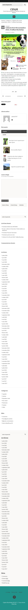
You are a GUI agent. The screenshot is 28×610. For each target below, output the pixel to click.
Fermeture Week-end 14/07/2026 (10, 226)
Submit (5, 200)
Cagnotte (4, 394)
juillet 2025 (4, 268)
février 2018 (5, 374)
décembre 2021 (6, 326)
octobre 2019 (5, 352)
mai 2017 (4, 381)
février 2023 (5, 306)
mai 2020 (4, 339)
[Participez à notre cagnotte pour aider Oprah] (5, 141)
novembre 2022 (6, 310)
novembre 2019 (6, 350)
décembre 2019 (6, 348)
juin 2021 (4, 330)
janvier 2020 (5, 345)
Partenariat (4, 402)
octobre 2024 (5, 279)
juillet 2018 (4, 368)
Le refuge (8, 592)
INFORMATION (8, 96)
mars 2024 (4, 293)
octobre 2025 (5, 266)
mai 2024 (4, 288)
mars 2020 (4, 341)
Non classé (4, 400)
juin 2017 (4, 379)
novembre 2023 (6, 295)
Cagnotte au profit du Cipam (17, 166)
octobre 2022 (5, 312)
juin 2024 (4, 286)
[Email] (12, 120)
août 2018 (4, 365)
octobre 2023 (5, 297)
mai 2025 (4, 271)
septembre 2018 (6, 363)
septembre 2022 (6, 315)
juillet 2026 (4, 255)
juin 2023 (4, 299)
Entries (5, 578)
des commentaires (7, 421)
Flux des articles (7, 418)
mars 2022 (4, 321)
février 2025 (5, 277)
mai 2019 (4, 357)
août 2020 (4, 337)
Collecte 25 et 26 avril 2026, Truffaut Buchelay (13, 237)
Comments (6, 580)
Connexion (4, 416)
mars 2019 (4, 359)
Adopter (20, 592)
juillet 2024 (4, 284)
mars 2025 (4, 275)
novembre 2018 (6, 361)
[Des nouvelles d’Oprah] (6, 149)
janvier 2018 (5, 376)
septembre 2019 (6, 354)
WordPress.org (5, 583)
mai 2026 (4, 259)
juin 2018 (4, 370)
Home (3, 20)
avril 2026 (4, 262)
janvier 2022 (5, 323)
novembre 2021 (6, 328)
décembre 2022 (6, 308)
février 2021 (5, 332)
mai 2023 (4, 301)
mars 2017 (4, 383)
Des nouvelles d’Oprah (16, 150)
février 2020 (5, 343)
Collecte (8, 20)
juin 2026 (4, 257)
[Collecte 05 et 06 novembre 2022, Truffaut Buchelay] (14, 52)
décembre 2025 (6, 264)
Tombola (4, 405)
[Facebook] (14, 597)
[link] (7, 75)
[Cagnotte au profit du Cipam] (6, 166)
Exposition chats (6, 398)
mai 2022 (4, 319)
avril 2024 (4, 290)
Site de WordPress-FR (7, 423)
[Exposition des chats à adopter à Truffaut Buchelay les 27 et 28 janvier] (4, 158)
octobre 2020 (5, 334)
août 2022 (4, 317)
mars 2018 (4, 372)
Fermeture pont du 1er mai (8, 234)
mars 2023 (4, 304)
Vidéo (3, 407)
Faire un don (14, 592)
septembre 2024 (6, 282)
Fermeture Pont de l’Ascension (9, 232)
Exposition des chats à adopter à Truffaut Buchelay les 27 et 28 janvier (15, 158)
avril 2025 (4, 273)
